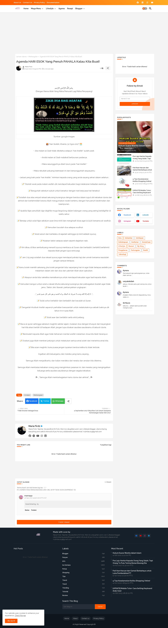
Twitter (46, 401)
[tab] (26, 8)
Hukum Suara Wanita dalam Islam (127, 553)
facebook (127, 215)
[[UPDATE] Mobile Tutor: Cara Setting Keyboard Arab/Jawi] (124, 193)
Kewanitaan (146, 242)
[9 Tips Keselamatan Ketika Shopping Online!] (124, 182)
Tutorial (83, 591)
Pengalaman (123, 250)
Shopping (83, 572)
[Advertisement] (84, 32)
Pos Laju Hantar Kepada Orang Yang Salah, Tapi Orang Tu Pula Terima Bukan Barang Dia (142, 159)
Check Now (19, 616)
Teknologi (122, 254)
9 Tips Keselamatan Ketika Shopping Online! (142, 180)
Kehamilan (128, 238)
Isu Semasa (83, 565)
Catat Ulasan (64, 522)
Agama (62, 9)
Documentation (53, 2)
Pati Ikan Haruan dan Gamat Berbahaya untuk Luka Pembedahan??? (142, 170)
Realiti (145, 250)
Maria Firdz (34, 426)
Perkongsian (33, 57)
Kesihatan (135, 242)
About (75, 618)
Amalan (27, 395)
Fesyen (83, 557)
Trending (83, 588)
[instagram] (42, 436)
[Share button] (68, 401)
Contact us (27, 2)
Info (83, 561)
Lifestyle (49, 9)
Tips (83, 576)
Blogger (78, 9)
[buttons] (137, 2)
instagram (127, 221)
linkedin (146, 215)
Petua (83, 569)
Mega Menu (36, 9)
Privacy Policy (39, 2)
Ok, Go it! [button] (11, 621)
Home (26, 9)
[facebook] (30, 436)
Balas (27, 510)
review (83, 595)
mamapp (28, 496)
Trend (83, 584)
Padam (34, 510)
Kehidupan (140, 238)
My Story (140, 246)
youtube (146, 221)
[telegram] (34, 436)
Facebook (33, 401)
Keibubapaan (123, 242)
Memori (131, 246)
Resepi (70, 9)
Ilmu (120, 238)
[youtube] (37, 436)
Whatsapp (59, 401)
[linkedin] (45, 436)
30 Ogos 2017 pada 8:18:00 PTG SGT (35, 498)
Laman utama (21, 57)
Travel (83, 580)
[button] (144, 8)
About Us (17, 2)
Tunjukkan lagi (105, 445)
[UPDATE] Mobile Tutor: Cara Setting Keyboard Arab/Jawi (142, 192)
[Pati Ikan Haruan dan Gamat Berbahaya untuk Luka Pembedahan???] (124, 171)
